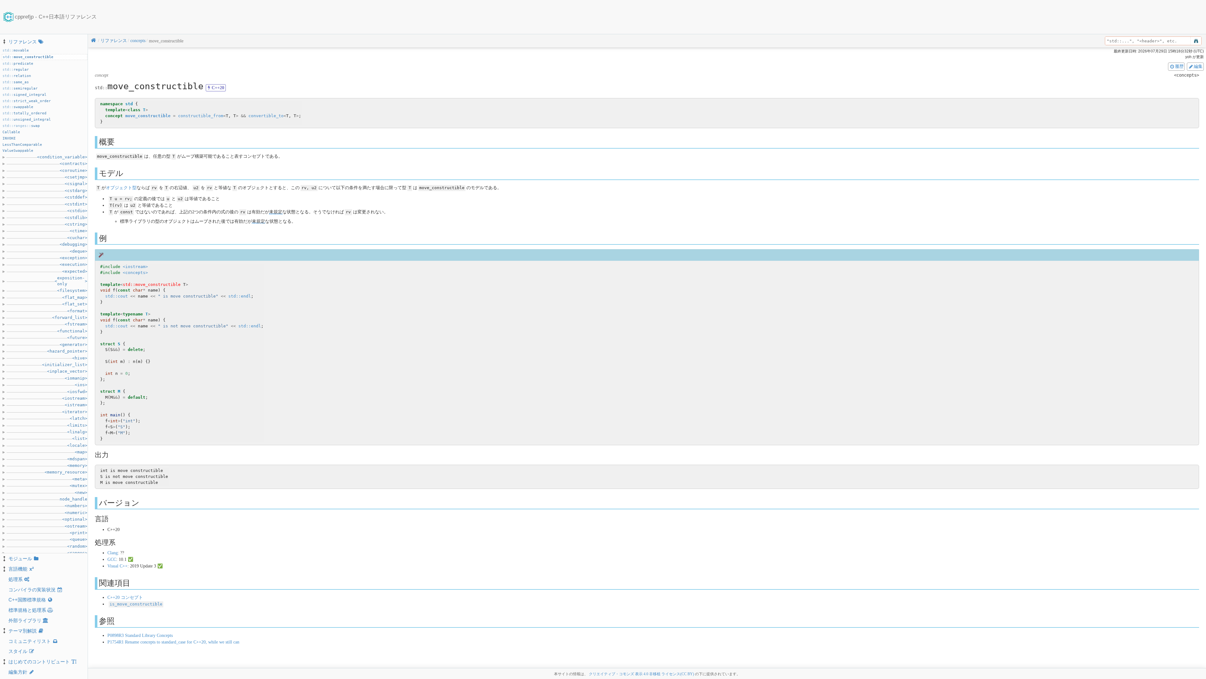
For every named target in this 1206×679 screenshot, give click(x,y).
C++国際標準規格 (27, 599)
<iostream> (135, 266)
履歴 (1179, 66)
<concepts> (135, 272)
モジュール (20, 558)
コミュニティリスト (29, 641)
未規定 (275, 212)
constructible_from (200, 115)
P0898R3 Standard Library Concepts (140, 635)
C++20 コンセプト (125, 597)
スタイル (17, 651)
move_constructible (148, 115)
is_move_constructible (136, 604)
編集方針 (17, 672)
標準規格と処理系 (27, 610)
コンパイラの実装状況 (32, 589)
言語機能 (17, 569)
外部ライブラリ (24, 620)
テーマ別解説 (22, 630)
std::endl (239, 296)
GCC (111, 559)
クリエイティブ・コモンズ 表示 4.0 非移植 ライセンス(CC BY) (641, 674)
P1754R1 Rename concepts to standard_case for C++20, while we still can (173, 642)
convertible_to (266, 115)
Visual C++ (117, 566)
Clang (112, 552)
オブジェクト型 (121, 187)
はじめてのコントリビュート (39, 661)
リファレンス (22, 41)
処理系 (15, 579)
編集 (1198, 66)
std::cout (116, 296)
